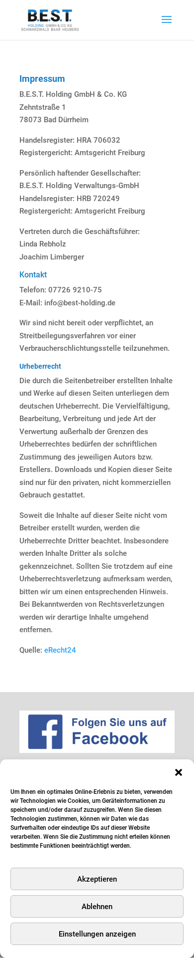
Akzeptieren (97, 879)
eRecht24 (60, 650)
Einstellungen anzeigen (97, 934)
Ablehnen (97, 906)
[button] (179, 772)
